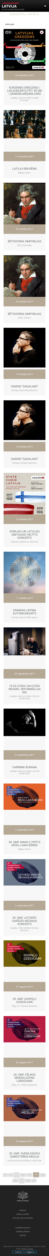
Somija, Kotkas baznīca (24, 463)
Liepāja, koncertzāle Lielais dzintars (24, 99)
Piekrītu (18, 1252)
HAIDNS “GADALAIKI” (24, 386)
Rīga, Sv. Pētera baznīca (24, 1006)
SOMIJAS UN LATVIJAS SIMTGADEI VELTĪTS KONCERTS (25, 534)
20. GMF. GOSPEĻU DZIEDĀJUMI (24, 1000)
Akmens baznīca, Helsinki (24, 541)
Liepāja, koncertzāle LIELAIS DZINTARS (24, 697)
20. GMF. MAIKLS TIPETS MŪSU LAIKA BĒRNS (24, 843)
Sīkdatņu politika (22, 1214)
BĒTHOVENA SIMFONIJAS (24, 241)
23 (29, 1175)
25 (43, 1175)
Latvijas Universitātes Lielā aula (25, 1160)
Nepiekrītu (31, 1252)
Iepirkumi (22, 1210)
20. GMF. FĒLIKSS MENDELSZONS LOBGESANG (25, 1078)
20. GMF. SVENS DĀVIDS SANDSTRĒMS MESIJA (24, 1155)
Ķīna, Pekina (24, 317)
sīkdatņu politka (27, 1249)
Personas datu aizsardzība (23, 1218)
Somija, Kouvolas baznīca (24, 390)
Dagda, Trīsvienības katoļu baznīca (25, 929)
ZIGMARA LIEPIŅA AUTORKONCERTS (24, 612)
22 (23, 1175)
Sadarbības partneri (22, 1228)
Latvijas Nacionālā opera (24, 617)
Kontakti (23, 1235)
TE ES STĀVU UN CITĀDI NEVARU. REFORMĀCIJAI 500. (25, 689)
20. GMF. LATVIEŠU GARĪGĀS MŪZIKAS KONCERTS (24, 921)
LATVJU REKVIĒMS (24, 168)
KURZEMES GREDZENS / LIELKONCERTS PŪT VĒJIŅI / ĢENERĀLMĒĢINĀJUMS (24, 91)
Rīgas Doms (24, 172)
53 (28, 1181)
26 (15, 1181)
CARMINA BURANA (24, 767)
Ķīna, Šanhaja (24, 245)
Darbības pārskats (23, 1231)
